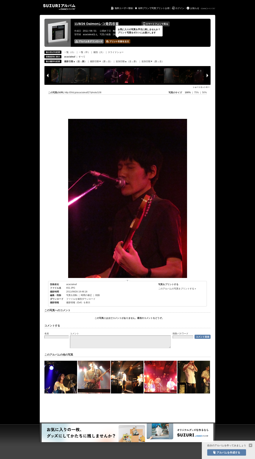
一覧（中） (84, 52)
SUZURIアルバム (59, 7)
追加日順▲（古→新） (127, 61)
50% (204, 92)
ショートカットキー (201, 87)
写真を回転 (71, 295)
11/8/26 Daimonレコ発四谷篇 (96, 24)
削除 (97, 295)
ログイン (179, 8)
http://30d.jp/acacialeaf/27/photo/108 (83, 92)
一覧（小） (69, 52)
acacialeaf (71, 284)
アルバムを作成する (226, 452)
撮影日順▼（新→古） (101, 61)
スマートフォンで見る (155, 24)
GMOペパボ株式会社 (208, 8)
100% (187, 92)
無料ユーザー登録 (124, 8)
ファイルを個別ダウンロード (80, 299)
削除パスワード (180, 333)
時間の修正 (86, 295)
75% (196, 92)
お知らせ (194, 8)
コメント (74, 333)
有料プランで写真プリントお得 (154, 8)
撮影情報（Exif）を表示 (78, 302)
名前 (46, 333)
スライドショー (116, 52)
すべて (82, 56)
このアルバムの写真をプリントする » (177, 288)
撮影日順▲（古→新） (75, 61)
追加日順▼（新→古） (153, 61)
